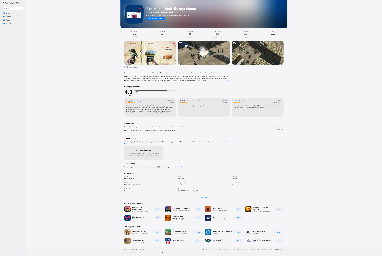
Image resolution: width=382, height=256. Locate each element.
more (227, 80)
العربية (224, 249)
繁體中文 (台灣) (279, 249)
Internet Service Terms (130, 252)
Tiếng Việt (270, 249)
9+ (232, 185)
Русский (230, 249)
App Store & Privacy (143, 252)
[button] (13, 13)
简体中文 (236, 249)
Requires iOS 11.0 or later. (132, 185)
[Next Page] (285, 53)
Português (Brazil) (261, 249)
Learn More (180, 167)
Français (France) (245, 249)
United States (206, 249)
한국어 (252, 249)
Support (162, 252)
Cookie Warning (154, 252)
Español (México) (216, 249)
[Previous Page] (122, 53)
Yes (125, 191)
